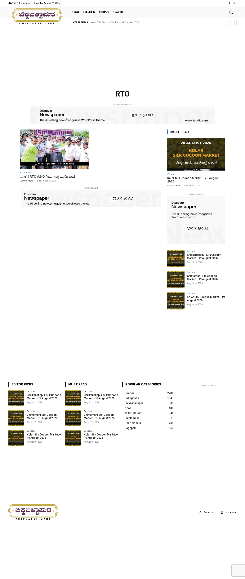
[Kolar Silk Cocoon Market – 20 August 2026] (196, 154)
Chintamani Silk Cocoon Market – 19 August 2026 (202, 277)
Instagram (231, 512)
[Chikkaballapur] (37, 16)
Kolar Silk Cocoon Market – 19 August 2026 (115, 22)
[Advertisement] (115, 55)
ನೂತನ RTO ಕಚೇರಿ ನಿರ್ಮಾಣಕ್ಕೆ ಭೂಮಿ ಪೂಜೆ (47, 176)
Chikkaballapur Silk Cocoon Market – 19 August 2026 (204, 256)
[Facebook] (229, 3)
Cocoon (171, 174)
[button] (231, 12)
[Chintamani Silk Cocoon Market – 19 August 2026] (176, 279)
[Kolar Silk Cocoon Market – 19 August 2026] (176, 300)
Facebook (209, 512)
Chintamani (26, 172)
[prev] (228, 22)
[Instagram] (234, 3)
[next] (234, 22)
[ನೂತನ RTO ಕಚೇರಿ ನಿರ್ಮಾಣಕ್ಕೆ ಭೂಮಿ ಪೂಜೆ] (54, 149)
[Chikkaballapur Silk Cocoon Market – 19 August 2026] (176, 258)
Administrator (27, 180)
